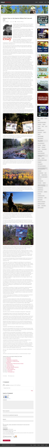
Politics (39, 126)
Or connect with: (6, 395)
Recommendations (41, 130)
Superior (45, 191)
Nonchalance (8, 362)
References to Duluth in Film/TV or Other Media (41, 185)
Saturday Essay (12, 375)
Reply (32, 390)
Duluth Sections (10, 364)
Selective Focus (40, 189)
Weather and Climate (41, 203)
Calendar (34, 445)
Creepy (39, 149)
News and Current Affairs (42, 122)
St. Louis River (40, 191)
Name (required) (6, 410)
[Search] (47, 2)
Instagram (39, 162)
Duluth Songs (40, 151)
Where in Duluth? (40, 207)
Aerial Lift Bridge (40, 136)
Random (39, 128)
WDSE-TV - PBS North (41, 201)
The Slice (39, 193)
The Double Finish (11, 371)
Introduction (8, 357)
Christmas (43, 147)
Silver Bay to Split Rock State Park (13, 367)
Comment (5, 399)
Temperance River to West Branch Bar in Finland (14, 363)
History (46, 118)
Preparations (8, 358)
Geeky (39, 158)
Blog (31, 445)
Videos (39, 134)
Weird (39, 205)
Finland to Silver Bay (10, 366)
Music (39, 120)
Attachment (5, 427)
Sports (45, 132)
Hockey (43, 158)
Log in (46, 445)
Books (39, 147)
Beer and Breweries (41, 143)
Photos (44, 124)
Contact (39, 445)
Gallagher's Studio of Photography (41, 156)
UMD (45, 197)
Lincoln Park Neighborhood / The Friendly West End (42, 168)
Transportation (40, 197)
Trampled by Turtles (41, 195)
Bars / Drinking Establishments (40, 141)
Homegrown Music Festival (42, 160)
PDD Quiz (39, 178)
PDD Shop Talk (40, 180)
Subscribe (42, 445)
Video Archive (40, 199)
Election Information (41, 153)
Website (4, 419)
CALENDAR (41, 2)
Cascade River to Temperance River (13, 361)
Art (38, 118)
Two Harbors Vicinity (10, 368)
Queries (44, 182)
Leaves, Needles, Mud (11, 369)
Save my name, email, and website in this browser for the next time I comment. (16, 425)
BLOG (36, 2)
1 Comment (18, 21)
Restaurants (40, 132)
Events (42, 118)
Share (23, 21)
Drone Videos (44, 149)
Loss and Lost (9, 370)
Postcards (39, 182)
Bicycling (39, 145)
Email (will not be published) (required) (10, 415)
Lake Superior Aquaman (41, 166)
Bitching (44, 145)
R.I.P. (46, 126)
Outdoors (5, 375)
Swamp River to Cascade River (12, 360)
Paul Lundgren (6, 21)
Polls (43, 126)
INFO (45, 2)
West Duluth (43, 205)
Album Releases (40, 138)
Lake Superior (40, 164)
